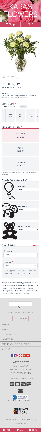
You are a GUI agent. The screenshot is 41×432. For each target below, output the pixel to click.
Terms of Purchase (27, 420)
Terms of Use (20, 423)
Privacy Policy (11, 420)
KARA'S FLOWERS (21, 10)
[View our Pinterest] (20, 356)
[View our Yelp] (24, 356)
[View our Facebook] (13, 356)
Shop (12, 24)
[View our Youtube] (28, 356)
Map (21, 429)
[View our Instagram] (16, 356)
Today (23, 107)
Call (7, 429)
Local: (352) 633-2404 (20, 373)
